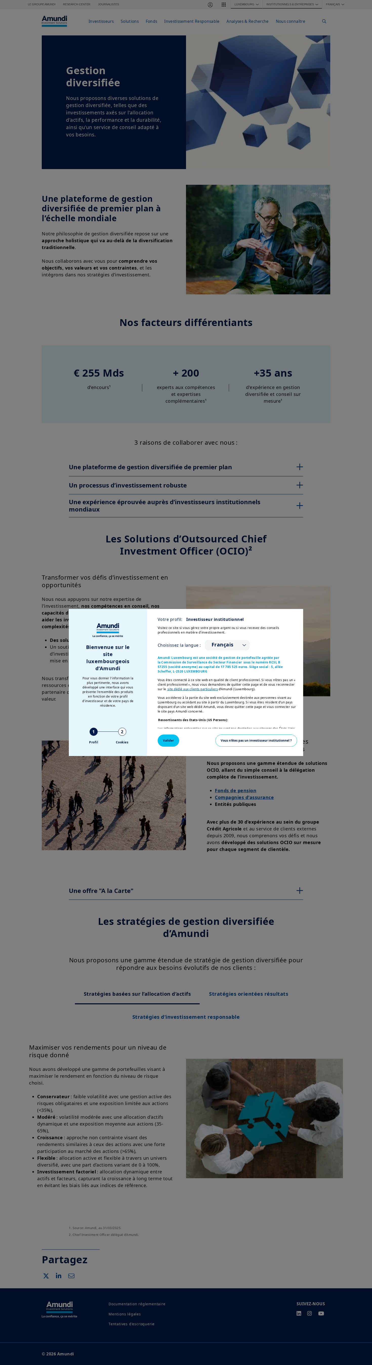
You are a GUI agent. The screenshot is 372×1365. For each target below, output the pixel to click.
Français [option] (223, 644)
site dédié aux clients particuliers (192, 689)
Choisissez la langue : (179, 645)
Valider (168, 740)
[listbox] (227, 645)
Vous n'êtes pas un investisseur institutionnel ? (256, 740)
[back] (358, 708)
